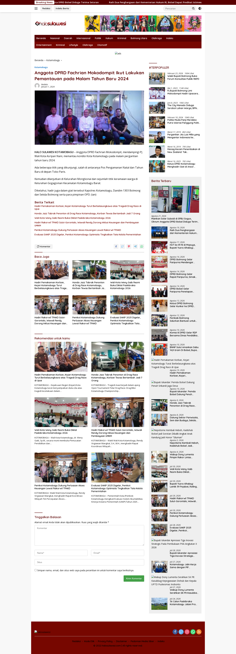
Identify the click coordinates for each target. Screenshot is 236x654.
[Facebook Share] (116, 246)
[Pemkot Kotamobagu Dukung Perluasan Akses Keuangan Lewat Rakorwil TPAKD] (89, 304)
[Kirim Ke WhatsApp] (141, 246)
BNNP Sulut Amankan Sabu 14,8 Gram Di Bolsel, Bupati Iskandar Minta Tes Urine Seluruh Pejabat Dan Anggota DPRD (184, 349)
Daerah (68, 38)
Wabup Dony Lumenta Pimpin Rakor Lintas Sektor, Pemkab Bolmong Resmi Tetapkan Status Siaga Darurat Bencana (183, 456)
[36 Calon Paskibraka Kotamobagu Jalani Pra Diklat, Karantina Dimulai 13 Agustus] (159, 604)
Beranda (41, 38)
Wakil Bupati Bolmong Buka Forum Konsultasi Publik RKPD (183, 78)
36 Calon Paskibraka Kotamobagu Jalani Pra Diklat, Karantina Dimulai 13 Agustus (184, 603)
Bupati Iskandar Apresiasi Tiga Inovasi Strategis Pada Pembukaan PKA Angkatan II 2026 (183, 554)
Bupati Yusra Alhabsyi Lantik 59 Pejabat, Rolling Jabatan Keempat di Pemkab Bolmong (183, 485)
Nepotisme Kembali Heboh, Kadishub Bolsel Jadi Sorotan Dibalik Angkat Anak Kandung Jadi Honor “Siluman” (184, 444)
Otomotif (102, 45)
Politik (98, 38)
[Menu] (37, 8)
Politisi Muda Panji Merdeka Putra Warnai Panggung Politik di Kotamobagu (183, 121)
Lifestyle (73, 45)
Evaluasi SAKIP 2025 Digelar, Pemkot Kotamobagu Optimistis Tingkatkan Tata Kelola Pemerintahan (88, 234)
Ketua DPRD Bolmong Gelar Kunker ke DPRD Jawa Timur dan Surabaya (184, 305)
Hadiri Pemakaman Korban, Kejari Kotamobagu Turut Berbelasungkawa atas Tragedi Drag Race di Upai (88, 207)
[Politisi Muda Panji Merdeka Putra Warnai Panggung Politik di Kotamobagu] (157, 122)
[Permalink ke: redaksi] (37, 85)
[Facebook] (175, 632)
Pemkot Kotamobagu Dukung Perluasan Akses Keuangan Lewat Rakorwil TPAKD (78, 230)
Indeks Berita (62, 8)
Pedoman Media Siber (142, 641)
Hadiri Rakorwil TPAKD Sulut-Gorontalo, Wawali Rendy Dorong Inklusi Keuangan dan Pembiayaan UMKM (87, 224)
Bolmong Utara (139, 38)
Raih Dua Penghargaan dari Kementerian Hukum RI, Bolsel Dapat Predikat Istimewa (105, 2)
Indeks (169, 38)
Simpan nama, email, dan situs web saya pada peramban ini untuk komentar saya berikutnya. (85, 570)
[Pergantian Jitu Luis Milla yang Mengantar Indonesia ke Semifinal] (157, 137)
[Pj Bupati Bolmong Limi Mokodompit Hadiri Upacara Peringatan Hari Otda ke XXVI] (157, 93)
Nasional (55, 38)
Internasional (83, 38)
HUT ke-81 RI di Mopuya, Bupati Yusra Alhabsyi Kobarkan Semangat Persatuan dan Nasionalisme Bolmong (182, 246)
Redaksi (46, 8)
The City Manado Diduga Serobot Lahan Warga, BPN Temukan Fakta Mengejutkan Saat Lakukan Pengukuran (182, 107)
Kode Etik (89, 641)
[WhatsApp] (193, 632)
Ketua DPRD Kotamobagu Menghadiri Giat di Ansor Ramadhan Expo (181, 165)
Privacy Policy (105, 641)
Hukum (109, 38)
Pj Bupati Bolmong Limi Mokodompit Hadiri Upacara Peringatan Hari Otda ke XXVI (183, 92)
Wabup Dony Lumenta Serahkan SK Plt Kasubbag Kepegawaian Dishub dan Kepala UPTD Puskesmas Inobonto (184, 591)
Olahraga (157, 38)
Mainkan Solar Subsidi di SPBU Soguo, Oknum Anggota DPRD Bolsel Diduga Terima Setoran (175, 220)
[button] (193, 8)
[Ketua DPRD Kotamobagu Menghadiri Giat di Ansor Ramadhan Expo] (157, 166)
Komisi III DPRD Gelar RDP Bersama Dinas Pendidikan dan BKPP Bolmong (184, 334)
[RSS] (198, 632)
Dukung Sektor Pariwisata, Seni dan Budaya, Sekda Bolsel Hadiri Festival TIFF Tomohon (184, 419)
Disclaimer (121, 641)
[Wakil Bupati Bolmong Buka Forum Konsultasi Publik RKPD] (157, 79)
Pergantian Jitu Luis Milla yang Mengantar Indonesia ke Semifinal (183, 136)
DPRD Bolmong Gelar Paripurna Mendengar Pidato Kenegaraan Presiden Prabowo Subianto (181, 261)
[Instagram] (187, 632)
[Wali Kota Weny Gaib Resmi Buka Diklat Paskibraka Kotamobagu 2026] (127, 269)
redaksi (44, 84)
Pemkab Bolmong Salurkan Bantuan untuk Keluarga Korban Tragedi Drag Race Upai (183, 319)
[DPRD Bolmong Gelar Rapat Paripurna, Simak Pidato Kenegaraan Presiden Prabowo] (159, 276)
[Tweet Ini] (122, 246)
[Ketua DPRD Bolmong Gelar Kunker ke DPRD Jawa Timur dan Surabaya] (159, 306)
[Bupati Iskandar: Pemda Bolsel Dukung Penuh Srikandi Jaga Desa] (175, 384)
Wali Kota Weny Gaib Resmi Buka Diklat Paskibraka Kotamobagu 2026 (73, 218)
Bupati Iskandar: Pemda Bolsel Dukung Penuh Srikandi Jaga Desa (183, 393)
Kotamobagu (41, 67)
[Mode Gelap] (199, 8)
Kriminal (122, 38)
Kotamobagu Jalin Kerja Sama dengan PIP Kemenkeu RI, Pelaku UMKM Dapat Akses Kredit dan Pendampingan (184, 566)
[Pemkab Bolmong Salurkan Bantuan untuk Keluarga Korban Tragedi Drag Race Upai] (159, 320)
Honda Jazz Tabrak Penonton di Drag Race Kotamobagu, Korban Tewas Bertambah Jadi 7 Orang (87, 213)
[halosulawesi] (51, 23)
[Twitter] (181, 632)
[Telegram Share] (135, 246)
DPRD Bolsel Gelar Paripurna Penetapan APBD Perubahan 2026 (182, 290)
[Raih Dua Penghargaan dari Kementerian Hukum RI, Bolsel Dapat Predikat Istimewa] (159, 233)
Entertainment (44, 45)
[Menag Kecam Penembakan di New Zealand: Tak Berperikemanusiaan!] (157, 152)
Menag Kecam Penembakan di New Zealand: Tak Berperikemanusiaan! (183, 151)
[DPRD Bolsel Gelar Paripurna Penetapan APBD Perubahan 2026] (159, 291)
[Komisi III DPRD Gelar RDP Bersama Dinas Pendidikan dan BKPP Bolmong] (159, 335)
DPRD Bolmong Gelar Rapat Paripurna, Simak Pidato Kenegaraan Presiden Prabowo (182, 275)
